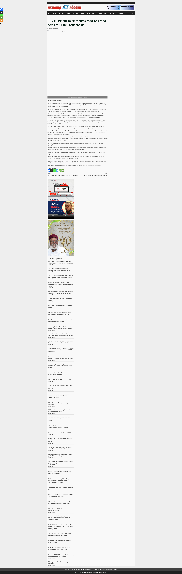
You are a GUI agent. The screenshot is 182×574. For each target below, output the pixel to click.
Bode (50, 28)
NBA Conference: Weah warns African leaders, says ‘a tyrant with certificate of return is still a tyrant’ (61, 440)
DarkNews (96, 572)
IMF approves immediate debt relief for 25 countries (62, 174)
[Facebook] (49, 170)
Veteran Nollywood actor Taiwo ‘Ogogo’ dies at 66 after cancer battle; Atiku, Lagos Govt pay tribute (60, 387)
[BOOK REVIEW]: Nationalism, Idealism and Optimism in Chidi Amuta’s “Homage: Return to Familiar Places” (60, 526)
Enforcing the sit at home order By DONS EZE (94, 174)
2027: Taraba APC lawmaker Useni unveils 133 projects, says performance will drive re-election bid (60, 463)
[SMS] (60, 170)
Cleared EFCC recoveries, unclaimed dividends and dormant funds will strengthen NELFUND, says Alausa (61, 349)
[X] (51, 170)
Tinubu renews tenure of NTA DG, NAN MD (59, 433)
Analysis (68, 13)
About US (70, 569)
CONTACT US (78, 569)
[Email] (62, 170)
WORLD (100, 13)
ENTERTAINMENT (91, 13)
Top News (54, 13)
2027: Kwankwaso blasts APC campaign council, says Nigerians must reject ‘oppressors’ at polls (59, 395)
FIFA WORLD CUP (120, 13)
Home (48, 13)
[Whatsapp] (54, 170)
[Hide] (0, 23)
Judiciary (75, 13)
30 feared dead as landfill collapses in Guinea (60, 380)
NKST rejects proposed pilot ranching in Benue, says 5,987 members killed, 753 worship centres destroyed (59, 480)
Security (112, 13)
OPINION (82, 13)
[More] (1, 20)
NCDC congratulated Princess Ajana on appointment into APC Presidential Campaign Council (60, 284)
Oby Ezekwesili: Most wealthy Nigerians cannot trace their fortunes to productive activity (59, 418)
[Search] (132, 13)
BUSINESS (61, 13)
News (105, 13)
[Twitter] (57, 170)
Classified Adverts (87, 569)
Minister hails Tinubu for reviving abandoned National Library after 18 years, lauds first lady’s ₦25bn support (60, 471)
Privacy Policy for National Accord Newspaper (105, 569)
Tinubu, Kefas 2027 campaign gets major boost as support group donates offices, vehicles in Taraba (59, 517)
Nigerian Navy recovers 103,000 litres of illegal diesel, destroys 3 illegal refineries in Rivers (60, 365)
